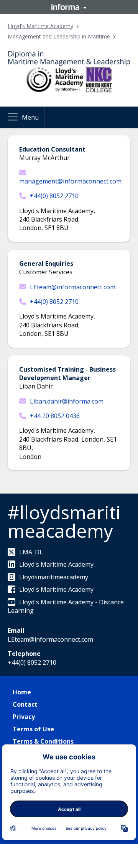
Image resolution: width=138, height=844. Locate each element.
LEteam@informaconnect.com (72, 287)
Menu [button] (30, 117)
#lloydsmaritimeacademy (64, 521)
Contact (25, 704)
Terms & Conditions (43, 741)
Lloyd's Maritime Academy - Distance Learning (66, 606)
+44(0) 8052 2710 (54, 196)
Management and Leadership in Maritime (59, 36)
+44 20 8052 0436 (55, 416)
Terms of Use (33, 729)
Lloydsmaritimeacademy (53, 577)
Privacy (24, 716)
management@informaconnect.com (70, 181)
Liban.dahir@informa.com (67, 401)
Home (22, 692)
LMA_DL (31, 552)
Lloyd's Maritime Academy (40, 26)
